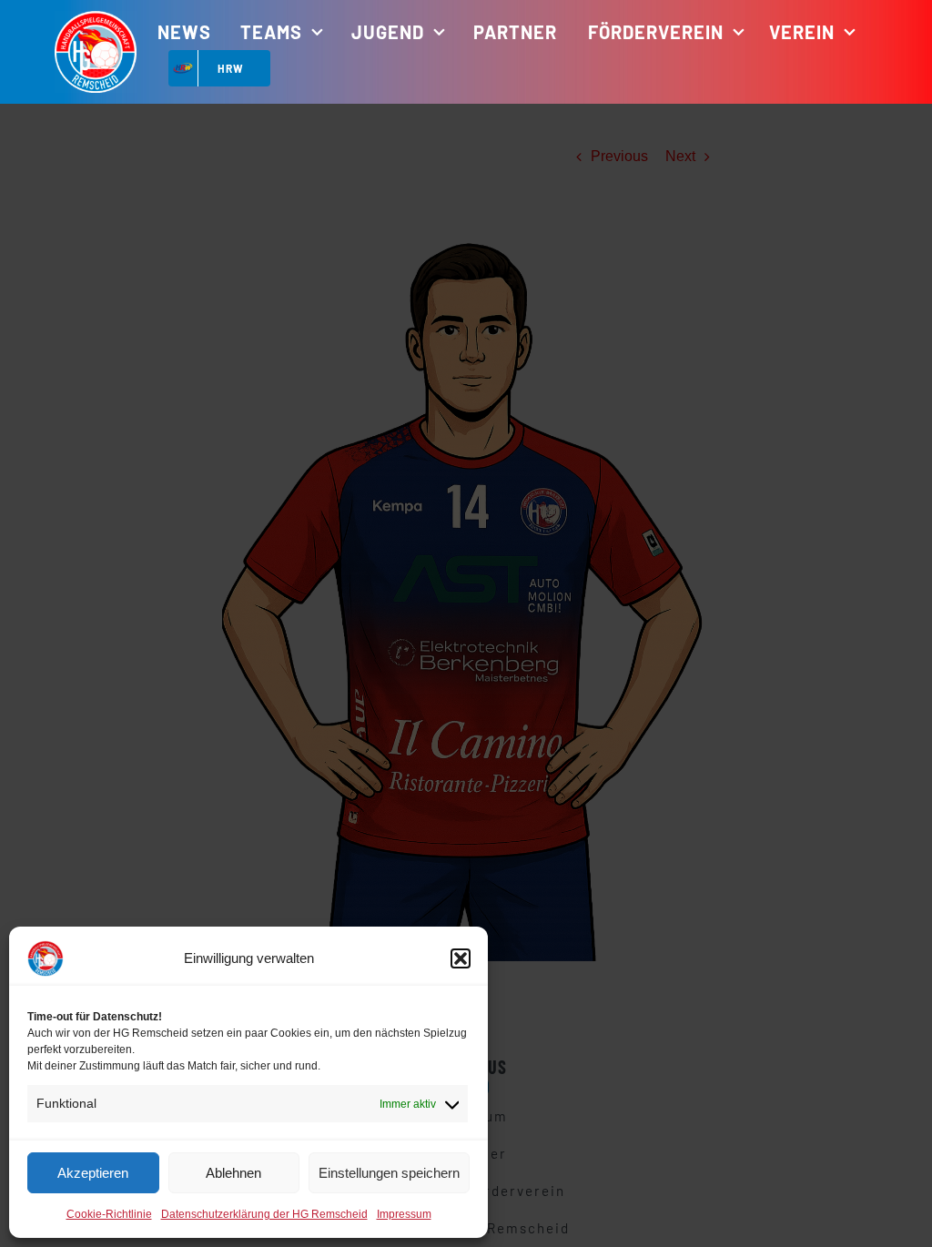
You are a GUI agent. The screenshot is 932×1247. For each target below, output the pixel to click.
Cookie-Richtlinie (109, 1214)
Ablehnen (233, 1173)
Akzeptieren (92, 1173)
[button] (460, 958)
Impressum (404, 1214)
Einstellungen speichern (389, 1173)
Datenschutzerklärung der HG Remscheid (264, 1214)
